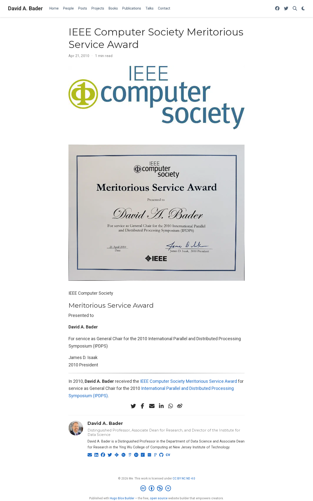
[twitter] (133, 406)
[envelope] (152, 406)
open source (159, 498)
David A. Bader (25, 8)
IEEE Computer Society (162, 381)
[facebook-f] (142, 406)
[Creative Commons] (156, 488)
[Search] (295, 9)
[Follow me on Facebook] (277, 9)
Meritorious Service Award (211, 381)
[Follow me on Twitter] (286, 9)
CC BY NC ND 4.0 (184, 478)
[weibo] (179, 406)
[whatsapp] (170, 406)
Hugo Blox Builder (122, 498)
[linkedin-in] (161, 406)
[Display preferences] (303, 9)
